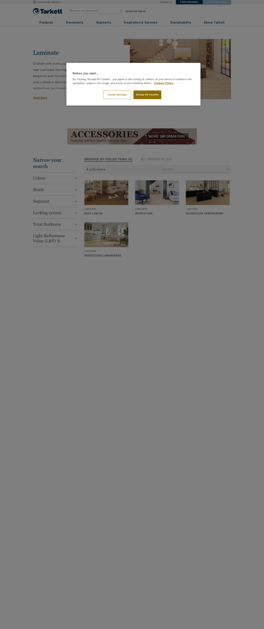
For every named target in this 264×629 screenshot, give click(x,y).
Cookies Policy (163, 83)
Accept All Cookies (147, 94)
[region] (133, 84)
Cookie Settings (117, 94)
